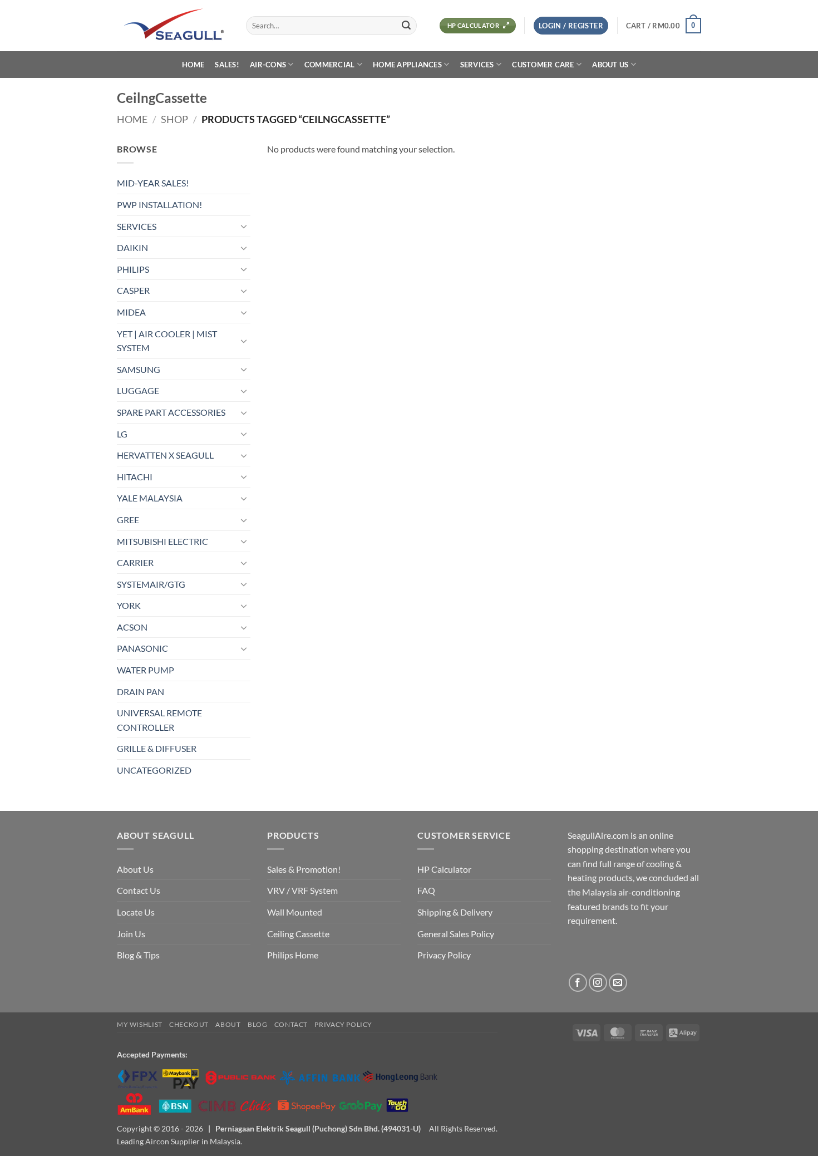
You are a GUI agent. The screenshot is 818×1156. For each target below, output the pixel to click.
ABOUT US (610, 64)
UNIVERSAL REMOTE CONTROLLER (159, 719)
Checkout (189, 1024)
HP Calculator (444, 869)
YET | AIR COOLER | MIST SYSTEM (167, 340)
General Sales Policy (455, 933)
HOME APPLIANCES (407, 64)
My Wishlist (139, 1024)
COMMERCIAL (329, 64)
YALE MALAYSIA (150, 498)
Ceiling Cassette (298, 933)
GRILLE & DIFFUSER (156, 748)
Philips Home (292, 955)
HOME (193, 64)
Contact (291, 1024)
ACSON (132, 627)
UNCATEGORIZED (154, 770)
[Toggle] (243, 226)
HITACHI (134, 476)
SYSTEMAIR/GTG (151, 584)
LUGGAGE (138, 390)
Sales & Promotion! (304, 869)
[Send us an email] (618, 982)
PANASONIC (142, 648)
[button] (571, 26)
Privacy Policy (444, 955)
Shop (174, 119)
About (227, 1024)
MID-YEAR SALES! (153, 183)
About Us (135, 869)
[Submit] (406, 25)
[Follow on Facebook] (578, 982)
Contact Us (138, 890)
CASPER (133, 290)
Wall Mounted (294, 912)
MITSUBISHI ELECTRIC (162, 541)
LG (122, 434)
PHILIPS (133, 269)
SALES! (227, 64)
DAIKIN (132, 247)
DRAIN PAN (140, 691)
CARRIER (135, 562)
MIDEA (131, 312)
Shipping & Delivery (454, 912)
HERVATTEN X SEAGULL (165, 455)
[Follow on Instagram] (598, 982)
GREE (128, 519)
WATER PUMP (145, 670)
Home (132, 119)
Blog (257, 1024)
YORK (129, 605)
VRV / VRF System (302, 890)
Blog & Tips (138, 955)
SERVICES (477, 64)
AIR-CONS (268, 64)
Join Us (131, 933)
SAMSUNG (138, 369)
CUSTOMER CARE (543, 64)
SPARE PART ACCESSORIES (171, 412)
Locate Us (136, 912)
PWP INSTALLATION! (159, 204)
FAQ (426, 890)
